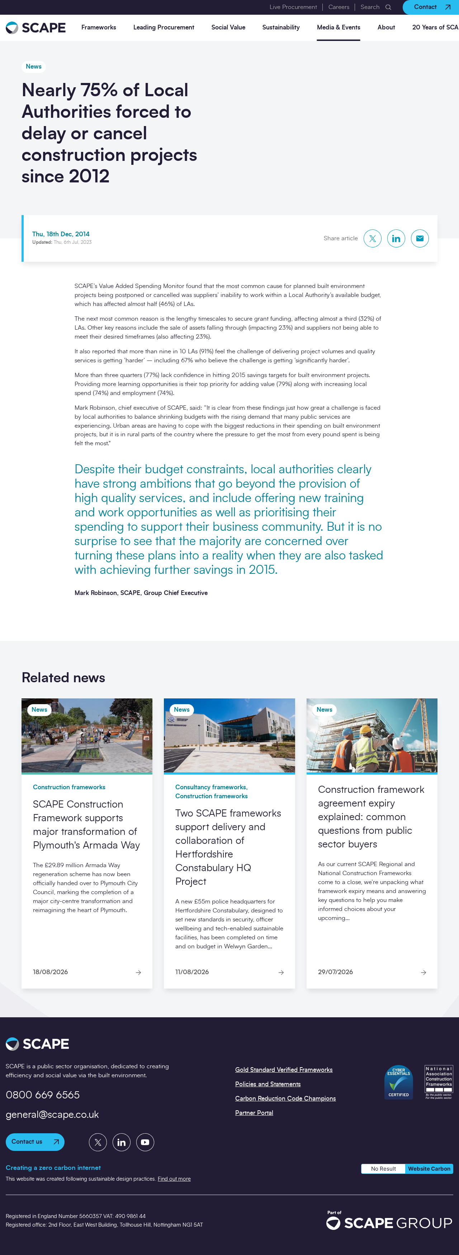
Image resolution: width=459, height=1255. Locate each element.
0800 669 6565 (43, 1096)
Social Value (228, 27)
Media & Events (338, 27)
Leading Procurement (163, 27)
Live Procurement (293, 7)
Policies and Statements (268, 1084)
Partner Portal (254, 1113)
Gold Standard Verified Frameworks (284, 1070)
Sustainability (281, 27)
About (386, 27)
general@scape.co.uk (52, 1115)
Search (370, 7)
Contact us (26, 1142)
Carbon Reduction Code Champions (285, 1099)
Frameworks (98, 27)
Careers (338, 7)
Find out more (174, 1179)
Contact (425, 7)
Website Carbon (429, 1168)
